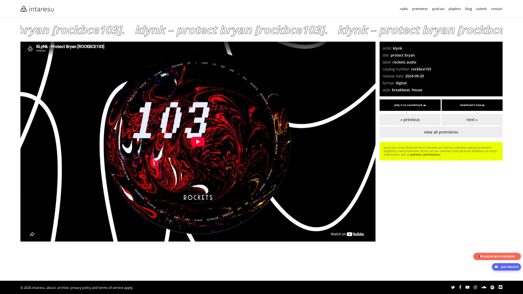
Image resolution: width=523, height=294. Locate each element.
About (51, 287)
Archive (63, 287)
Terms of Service (111, 287)
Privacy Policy (80, 287)
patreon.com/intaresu (425, 154)
